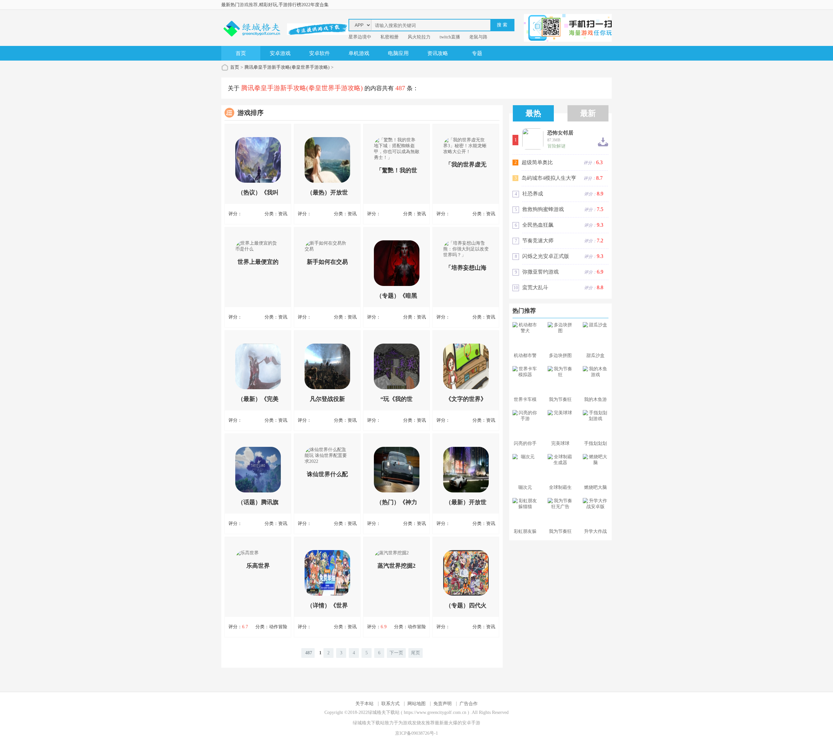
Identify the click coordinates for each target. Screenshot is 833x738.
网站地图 (416, 703)
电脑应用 (398, 53)
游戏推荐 (248, 4)
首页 (241, 53)
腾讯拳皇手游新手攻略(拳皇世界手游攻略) (287, 67)
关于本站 (364, 703)
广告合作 (468, 703)
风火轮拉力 (419, 37)
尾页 (415, 652)
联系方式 (390, 703)
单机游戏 (358, 53)
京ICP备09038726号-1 (416, 733)
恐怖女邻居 (560, 132)
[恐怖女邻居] (532, 139)
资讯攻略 (437, 53)
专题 (477, 53)
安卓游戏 (280, 53)
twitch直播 (450, 37)
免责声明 (442, 703)
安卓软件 (319, 53)
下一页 (396, 652)
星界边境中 (359, 37)
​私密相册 (389, 37)
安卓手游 (471, 722)
